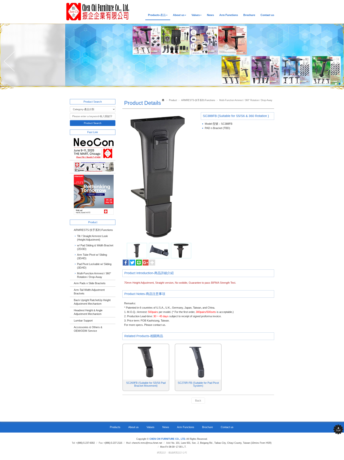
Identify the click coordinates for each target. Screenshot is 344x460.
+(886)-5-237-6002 (85, 443)
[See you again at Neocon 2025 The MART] (92, 148)
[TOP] (337, 429)
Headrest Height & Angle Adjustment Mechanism (88, 312)
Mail (128, 443)
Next (334, 62)
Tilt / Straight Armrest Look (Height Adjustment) (92, 237)
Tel (73, 443)
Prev (10, 62)
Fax (101, 443)
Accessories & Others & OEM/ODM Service (88, 329)
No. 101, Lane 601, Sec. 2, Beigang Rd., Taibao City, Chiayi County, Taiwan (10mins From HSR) (221, 443)
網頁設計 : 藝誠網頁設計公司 (172, 452)
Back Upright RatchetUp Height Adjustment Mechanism (92, 302)
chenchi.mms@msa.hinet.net (147, 443)
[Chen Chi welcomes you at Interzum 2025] (92, 194)
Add (168, 443)
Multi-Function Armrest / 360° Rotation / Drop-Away (94, 275)
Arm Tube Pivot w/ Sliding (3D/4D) (92, 256)
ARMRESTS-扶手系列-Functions (93, 229)
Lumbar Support (83, 320)
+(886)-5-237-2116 (113, 443)
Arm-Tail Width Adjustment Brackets (89, 291)
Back (198, 400)
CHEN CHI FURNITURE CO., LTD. (98, 11)
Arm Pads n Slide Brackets (90, 283)
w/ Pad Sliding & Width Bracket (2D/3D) (95, 247)
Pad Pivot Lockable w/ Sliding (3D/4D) (94, 265)
